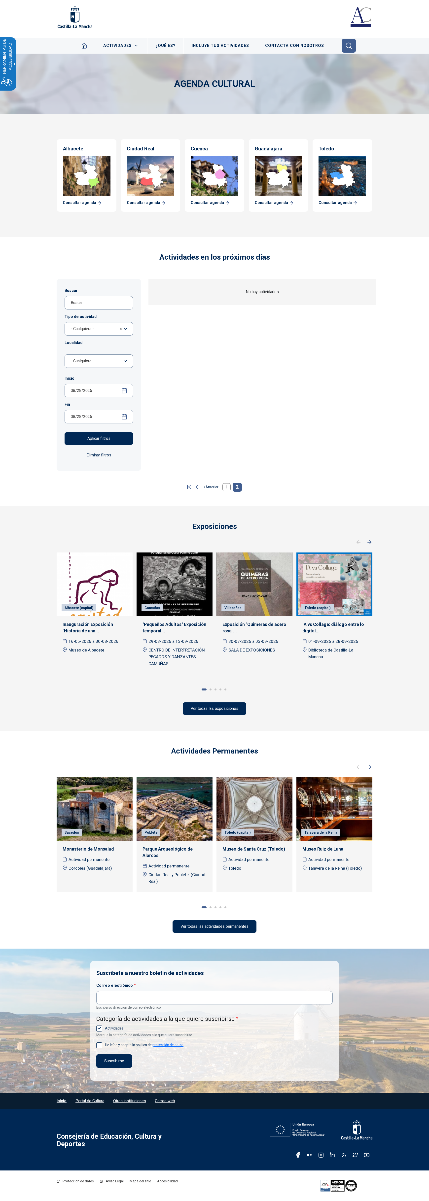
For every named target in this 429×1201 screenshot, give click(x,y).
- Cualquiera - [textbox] (82, 328)
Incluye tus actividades (220, 45)
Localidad (73, 342)
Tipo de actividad (81, 316)
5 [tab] (225, 689)
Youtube (366, 1155)
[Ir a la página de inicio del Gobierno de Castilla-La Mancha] (74, 17)
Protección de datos (78, 1181)
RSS (344, 1155)
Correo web (165, 1100)
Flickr (309, 1155)
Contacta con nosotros (294, 45)
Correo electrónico (114, 985)
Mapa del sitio (140, 1181)
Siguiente (369, 543)
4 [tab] (220, 689)
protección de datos (167, 1045)
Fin (67, 404)
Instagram (321, 1155)
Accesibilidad (167, 1181)
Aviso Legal (115, 1181)
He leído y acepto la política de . (144, 1045)
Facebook (298, 1155)
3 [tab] (215, 689)
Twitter (355, 1155)
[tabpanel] (95, 613)
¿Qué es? (165, 45)
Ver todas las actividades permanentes (214, 926)
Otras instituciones (129, 1100)
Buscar (71, 290)
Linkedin (332, 1155)
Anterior (358, 543)
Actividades (117, 45)
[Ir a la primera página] (189, 487)
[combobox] (99, 329)
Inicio (84, 46)
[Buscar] (349, 46)
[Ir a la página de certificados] (345, 1185)
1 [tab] (204, 689)
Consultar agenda (79, 202)
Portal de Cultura (89, 1100)
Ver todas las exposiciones (214, 708)
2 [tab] (211, 689)
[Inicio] (360, 18)
